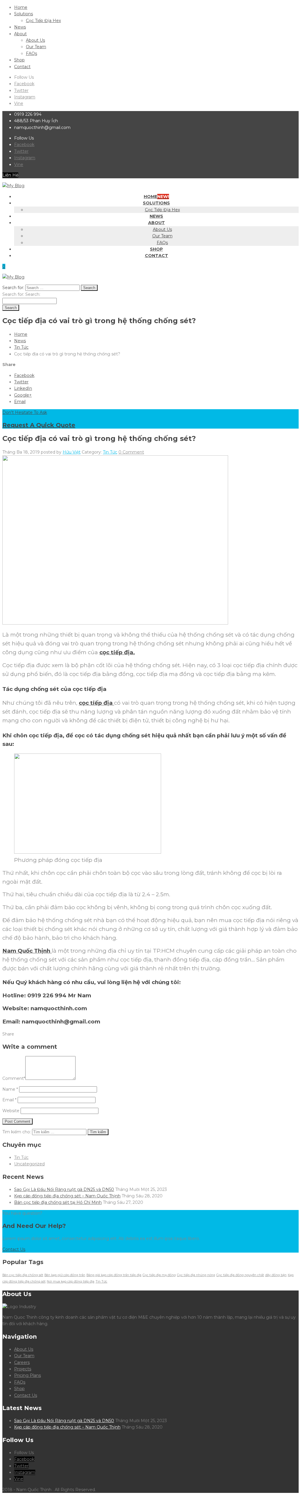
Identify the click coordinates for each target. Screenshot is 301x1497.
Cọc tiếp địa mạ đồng (159, 1275)
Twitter (21, 90)
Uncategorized (29, 1164)
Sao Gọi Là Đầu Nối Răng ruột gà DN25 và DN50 (64, 1189)
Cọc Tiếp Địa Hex (43, 20)
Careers (22, 1362)
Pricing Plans (27, 1375)
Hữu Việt (72, 452)
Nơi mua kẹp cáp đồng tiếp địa (70, 1281)
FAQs (31, 53)
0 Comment (131, 452)
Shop (19, 60)
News (20, 27)
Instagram (24, 97)
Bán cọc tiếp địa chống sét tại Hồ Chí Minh (58, 1202)
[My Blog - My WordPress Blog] (13, 185)
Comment (13, 1078)
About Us (35, 40)
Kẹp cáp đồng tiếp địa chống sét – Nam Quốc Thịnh (67, 1196)
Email (20, 401)
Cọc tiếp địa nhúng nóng (196, 1275)
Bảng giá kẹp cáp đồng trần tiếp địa (113, 1275)
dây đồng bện (276, 1275)
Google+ (23, 395)
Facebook (24, 83)
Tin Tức (21, 347)
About (20, 33)
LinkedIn (23, 388)
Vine (18, 103)
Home (20, 7)
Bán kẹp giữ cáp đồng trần (64, 1275)
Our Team (36, 46)
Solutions (23, 13)
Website (10, 1110)
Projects (22, 1369)
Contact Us (25, 1395)
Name (10, 1089)
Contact (22, 66)
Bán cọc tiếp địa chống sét (22, 1275)
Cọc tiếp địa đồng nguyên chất (240, 1275)
